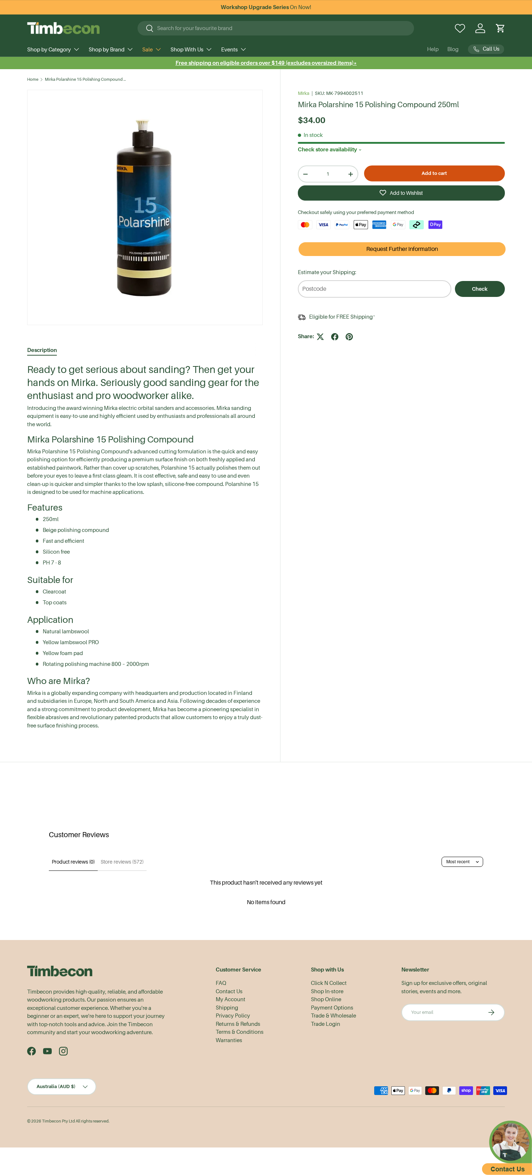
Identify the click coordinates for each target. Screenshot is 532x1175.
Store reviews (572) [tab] (122, 862)
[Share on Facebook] (335, 337)
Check (479, 289)
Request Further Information (402, 249)
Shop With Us (186, 50)
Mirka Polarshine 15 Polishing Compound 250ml (85, 79)
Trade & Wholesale (333, 1016)
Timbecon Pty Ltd (58, 1121)
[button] (500, 28)
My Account (230, 999)
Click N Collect (329, 983)
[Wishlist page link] (460, 28)
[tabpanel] (145, 546)
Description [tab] (42, 350)
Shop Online (326, 999)
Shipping (227, 1008)
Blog (453, 49)
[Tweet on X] (320, 337)
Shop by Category (49, 50)
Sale (147, 50)
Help (433, 49)
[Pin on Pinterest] (349, 337)
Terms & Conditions (239, 1032)
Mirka (303, 93)
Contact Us (229, 991)
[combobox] (276, 28)
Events (229, 50)
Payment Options (332, 1008)
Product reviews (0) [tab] (73, 862)
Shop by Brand (106, 50)
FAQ (221, 983)
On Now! (266, 7)
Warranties (229, 1040)
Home (32, 79)
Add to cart (434, 173)
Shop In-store (327, 991)
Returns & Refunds (238, 1024)
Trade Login (325, 1024)
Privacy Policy (233, 1016)
